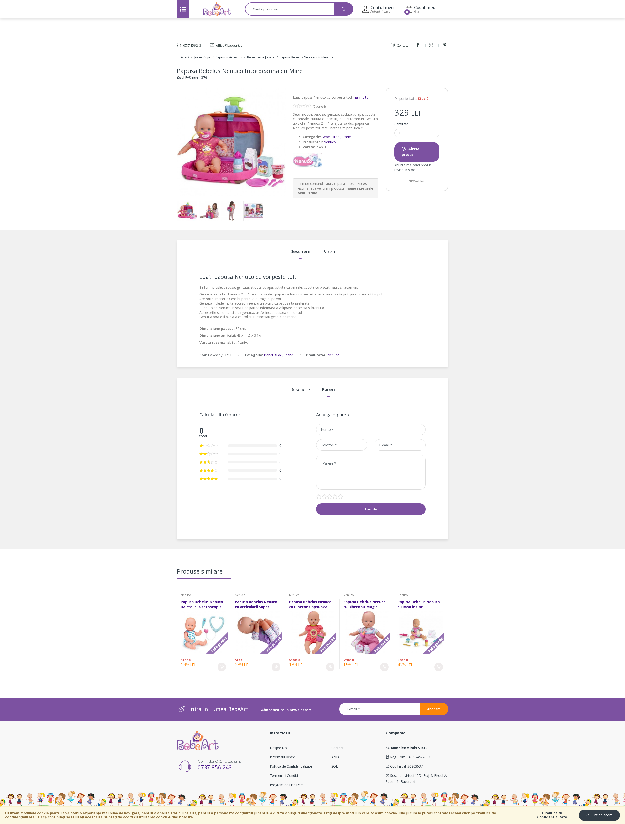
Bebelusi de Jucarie (260, 57)
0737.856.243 (191, 45)
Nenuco (329, 142)
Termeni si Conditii (284, 775)
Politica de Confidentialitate (552, 815)
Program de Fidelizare (287, 785)
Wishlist (419, 181)
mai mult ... (361, 97)
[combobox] (290, 9)
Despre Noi (279, 747)
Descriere (300, 251)
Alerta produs (410, 151)
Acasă (185, 57)
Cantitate (401, 124)
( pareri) (319, 106)
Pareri (329, 251)
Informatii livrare (282, 757)
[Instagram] (432, 45)
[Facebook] (418, 45)
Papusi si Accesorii (229, 57)
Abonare (434, 709)
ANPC (335, 757)
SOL (334, 766)
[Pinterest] (445, 45)
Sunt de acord (601, 815)
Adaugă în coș (222, 667)
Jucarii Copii (202, 57)
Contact (402, 45)
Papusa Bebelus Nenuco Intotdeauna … (308, 57)
